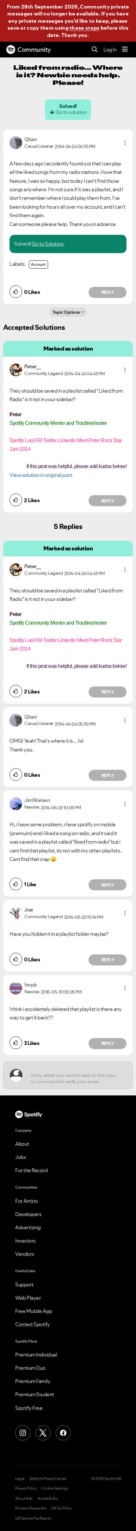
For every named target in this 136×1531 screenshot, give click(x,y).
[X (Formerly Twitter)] (43, 1432)
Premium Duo (30, 1367)
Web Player (28, 1297)
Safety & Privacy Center (47, 1478)
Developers (28, 1214)
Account (38, 264)
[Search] (95, 49)
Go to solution (70, 112)
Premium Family (32, 1381)
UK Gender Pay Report (33, 1518)
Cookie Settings (55, 1488)
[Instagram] (22, 1432)
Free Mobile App (33, 1311)
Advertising (28, 1227)
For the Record (31, 1170)
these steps (84, 27)
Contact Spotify (32, 1324)
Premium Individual (36, 1354)
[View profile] (15, 142)
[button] (125, 142)
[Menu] (125, 49)
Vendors (24, 1253)
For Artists (26, 1200)
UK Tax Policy (61, 1508)
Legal (19, 1478)
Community (34, 49)
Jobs (20, 1157)
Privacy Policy (25, 1488)
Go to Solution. (48, 243)
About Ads (24, 1498)
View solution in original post (40, 475)
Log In (109, 49)
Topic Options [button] (66, 312)
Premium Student (34, 1394)
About (22, 1143)
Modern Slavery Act (30, 1508)
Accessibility (48, 1498)
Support (24, 1284)
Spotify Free (28, 1407)
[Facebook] (63, 1432)
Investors (25, 1240)
